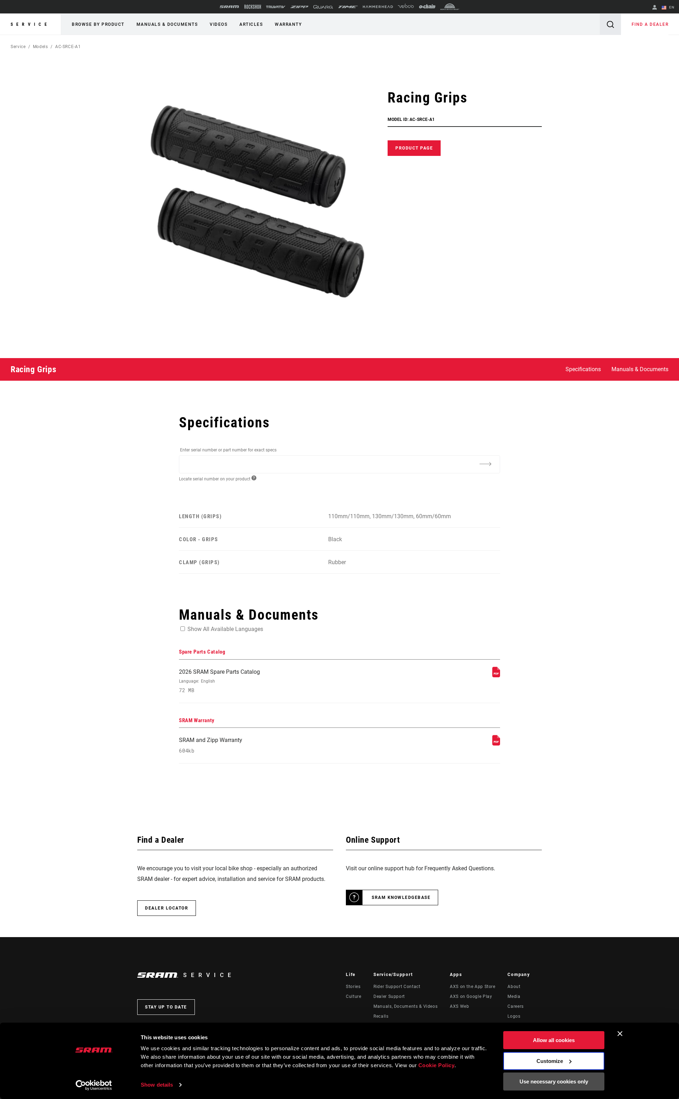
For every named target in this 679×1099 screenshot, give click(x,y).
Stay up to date (166, 1007)
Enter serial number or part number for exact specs (228, 450)
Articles (251, 24)
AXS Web (459, 1006)
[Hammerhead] (378, 7)
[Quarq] (323, 7)
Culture (353, 996)
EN (671, 7)
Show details (157, 1085)
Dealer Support (389, 996)
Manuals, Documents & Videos (405, 1006)
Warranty (288, 24)
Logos (513, 1016)
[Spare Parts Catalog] (496, 675)
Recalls (380, 1016)
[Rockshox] (252, 7)
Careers (515, 1006)
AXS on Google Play (471, 996)
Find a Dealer (650, 24)
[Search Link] (610, 24)
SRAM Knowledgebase (401, 897)
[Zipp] (299, 7)
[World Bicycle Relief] (449, 7)
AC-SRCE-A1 (68, 46)
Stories (353, 986)
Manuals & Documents (167, 24)
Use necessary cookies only (554, 1081)
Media (513, 996)
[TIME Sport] (348, 7)
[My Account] (654, 8)
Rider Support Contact (396, 986)
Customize (549, 1061)
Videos (218, 24)
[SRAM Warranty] (496, 743)
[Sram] (229, 6)
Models (40, 46)
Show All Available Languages (225, 629)
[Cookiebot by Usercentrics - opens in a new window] (94, 1085)
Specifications (583, 369)
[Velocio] (406, 7)
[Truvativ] (275, 6)
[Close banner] (619, 1033)
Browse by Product (98, 24)
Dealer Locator (166, 908)
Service (30, 24)
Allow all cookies (554, 1040)
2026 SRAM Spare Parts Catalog (219, 681)
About (513, 986)
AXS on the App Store (472, 986)
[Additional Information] (485, 464)
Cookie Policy (436, 1065)
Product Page (414, 148)
